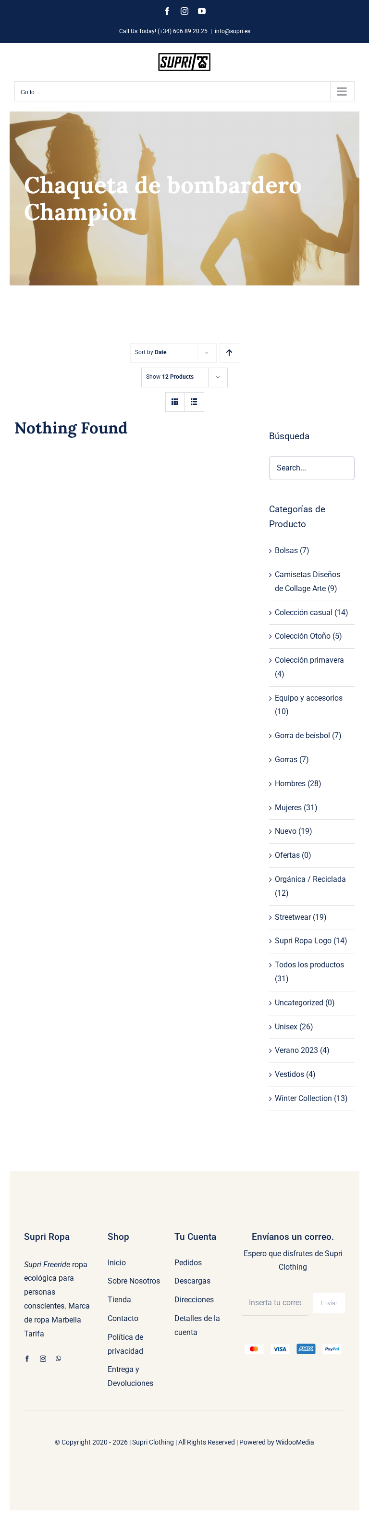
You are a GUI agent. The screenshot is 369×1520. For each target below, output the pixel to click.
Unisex (286, 1026)
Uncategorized (299, 1002)
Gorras (286, 759)
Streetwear (293, 917)
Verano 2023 (296, 1050)
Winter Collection (303, 1098)
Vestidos (289, 1074)
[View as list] (194, 402)
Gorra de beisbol (302, 735)
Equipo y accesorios (309, 698)
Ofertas (287, 855)
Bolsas (286, 550)
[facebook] (27, 1359)
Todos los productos (309, 964)
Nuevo (285, 831)
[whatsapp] (58, 1359)
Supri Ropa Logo (303, 940)
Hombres (290, 783)
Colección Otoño (303, 636)
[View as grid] (175, 402)
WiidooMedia (295, 1442)
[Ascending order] (229, 353)
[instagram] (43, 1359)
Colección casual (303, 612)
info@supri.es (232, 31)
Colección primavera (309, 660)
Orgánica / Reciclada (310, 879)
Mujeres (288, 807)
